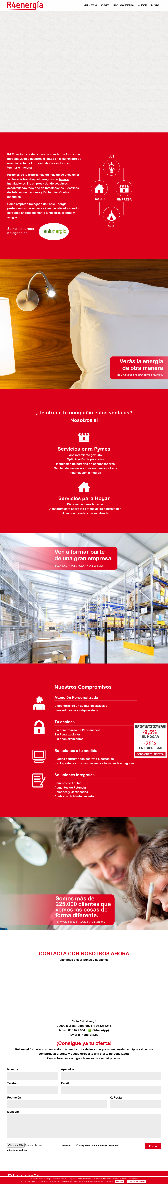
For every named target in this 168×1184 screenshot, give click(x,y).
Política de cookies (137, 1181)
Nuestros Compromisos (123, 5)
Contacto (142, 5)
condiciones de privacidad (105, 1145)
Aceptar (119, 1181)
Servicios (105, 5)
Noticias (155, 5)
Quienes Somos (90, 5)
